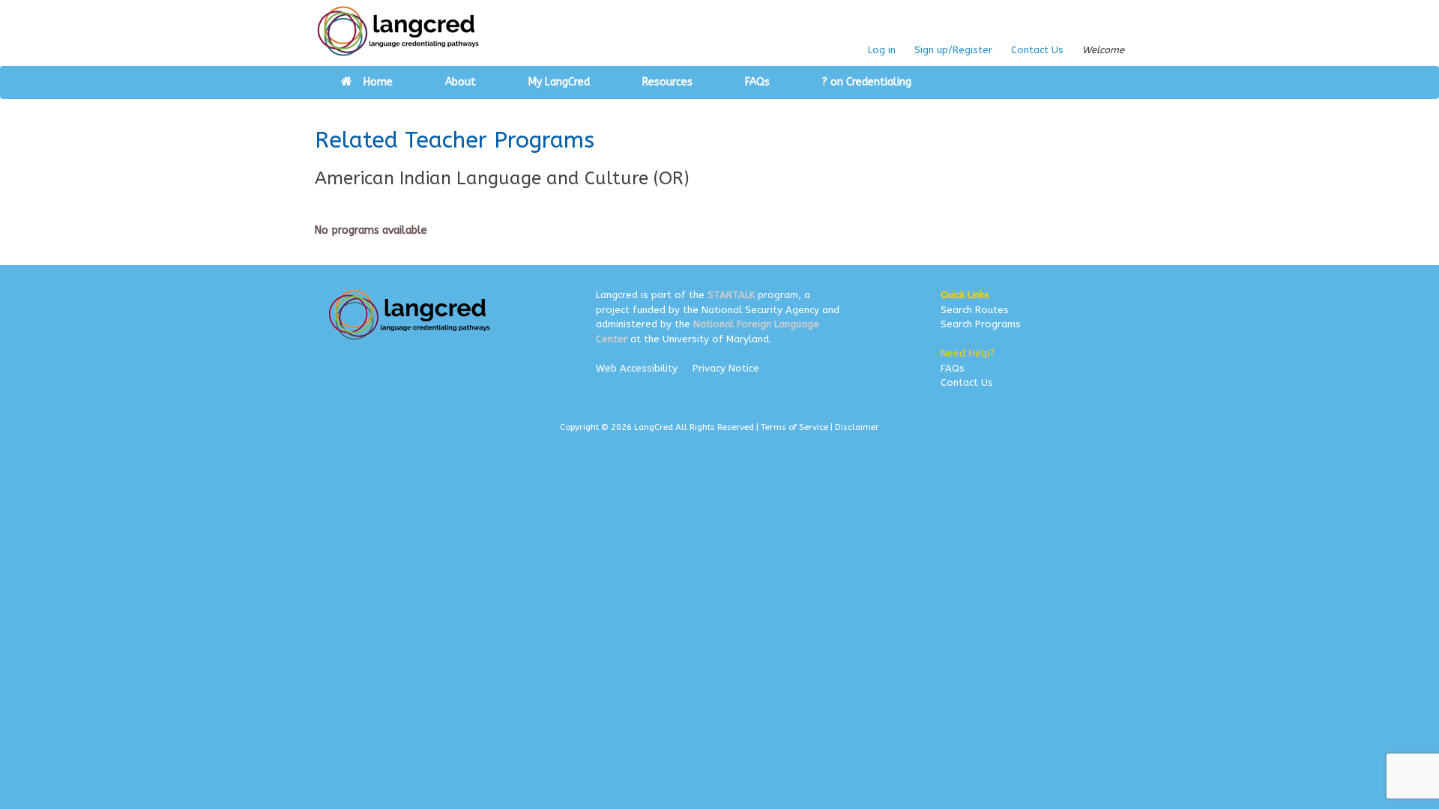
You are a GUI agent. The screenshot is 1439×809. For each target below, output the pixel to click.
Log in (882, 49)
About (460, 82)
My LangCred (559, 82)
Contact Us (1037, 49)
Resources (667, 82)
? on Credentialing (866, 82)
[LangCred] (398, 31)
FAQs (757, 82)
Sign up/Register (953, 49)
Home (378, 82)
